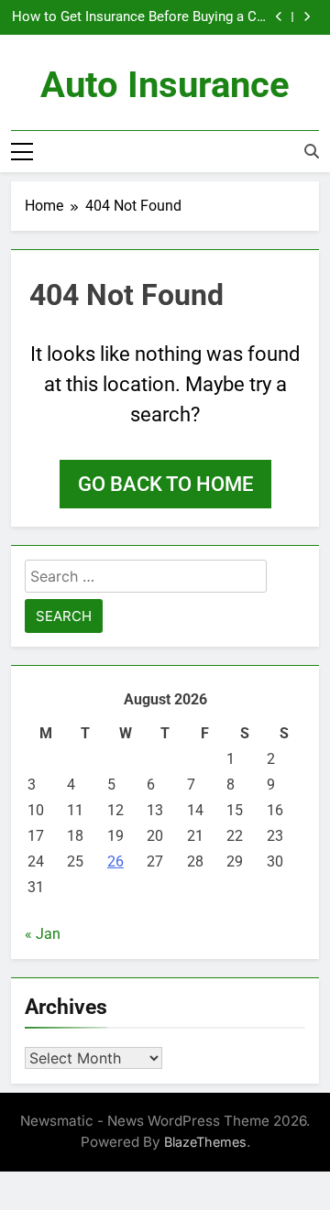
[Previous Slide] (279, 17)
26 (115, 861)
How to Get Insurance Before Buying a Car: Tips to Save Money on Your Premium (142, 17)
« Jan (42, 934)
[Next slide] (306, 17)
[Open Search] (311, 151)
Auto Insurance (165, 84)
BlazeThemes (205, 1142)
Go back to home (165, 484)
